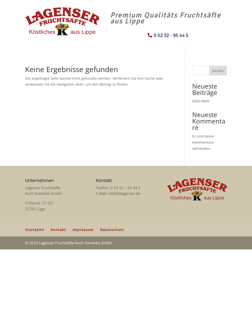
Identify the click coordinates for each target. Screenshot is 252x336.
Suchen (218, 70)
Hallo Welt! (201, 101)
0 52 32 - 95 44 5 (171, 35)
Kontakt (58, 229)
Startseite (34, 229)
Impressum (83, 229)
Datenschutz (112, 229)
